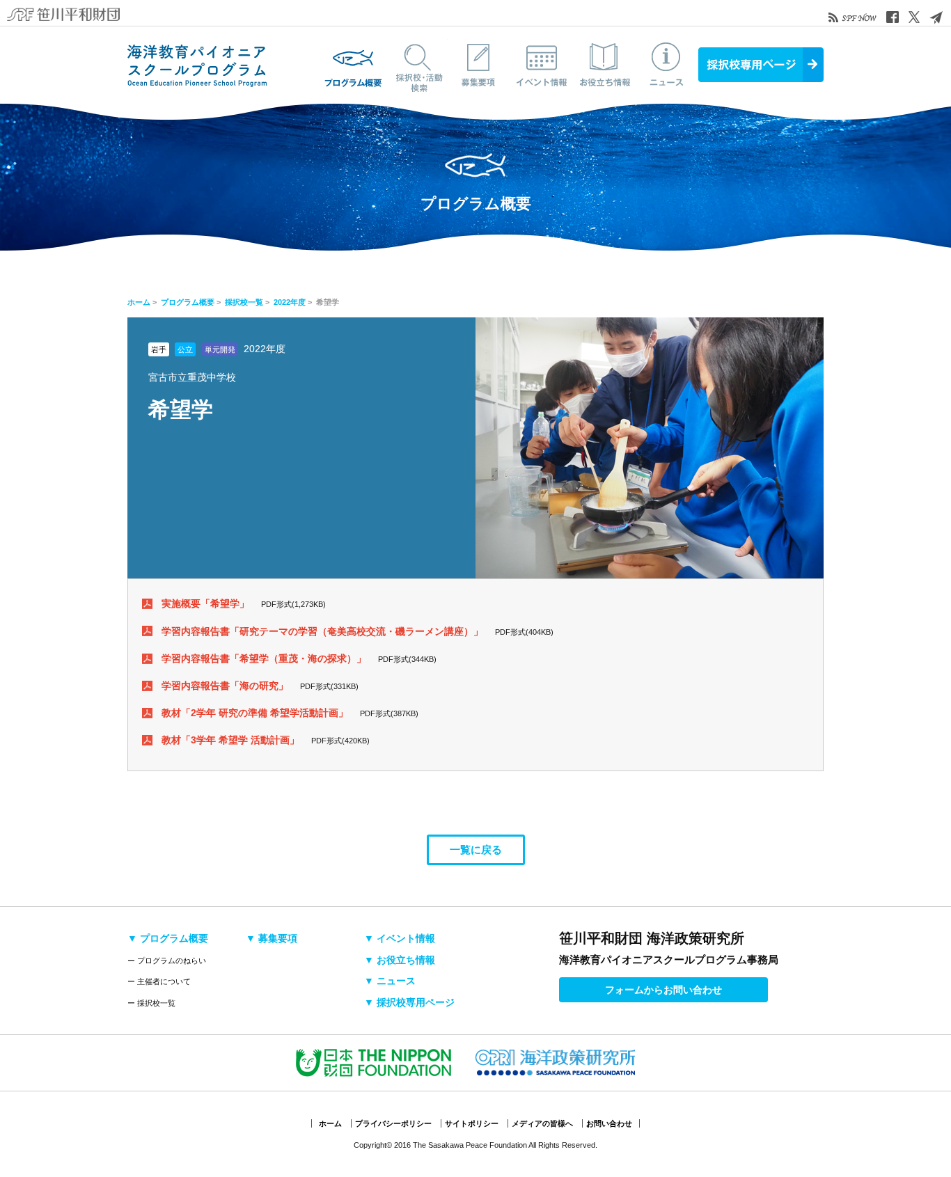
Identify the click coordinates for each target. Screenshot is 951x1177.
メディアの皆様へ (542, 1123)
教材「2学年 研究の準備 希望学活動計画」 (255, 712)
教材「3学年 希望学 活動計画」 (230, 739)
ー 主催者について (159, 981)
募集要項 (479, 64)
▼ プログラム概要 (167, 938)
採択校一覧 (244, 302)
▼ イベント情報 (399, 938)
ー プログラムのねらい (166, 960)
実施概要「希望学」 (205, 603)
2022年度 (290, 302)
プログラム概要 (353, 64)
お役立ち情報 (604, 64)
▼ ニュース (390, 980)
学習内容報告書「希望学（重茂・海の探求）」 (264, 658)
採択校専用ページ (761, 64)
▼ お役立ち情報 (399, 959)
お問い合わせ (609, 1123)
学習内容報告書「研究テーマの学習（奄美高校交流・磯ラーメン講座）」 (322, 631)
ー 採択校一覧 (151, 1003)
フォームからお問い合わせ (663, 989)
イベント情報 (541, 64)
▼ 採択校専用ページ (409, 1002)
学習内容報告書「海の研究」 (225, 685)
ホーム (138, 302)
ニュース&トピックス (667, 64)
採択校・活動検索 (416, 64)
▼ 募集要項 (271, 938)
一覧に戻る (476, 849)
